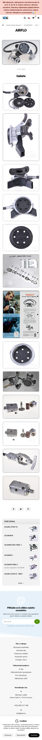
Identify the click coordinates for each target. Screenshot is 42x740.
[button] (13, 509)
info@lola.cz (21, 713)
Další (20, 583)
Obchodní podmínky (21, 647)
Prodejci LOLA (21, 660)
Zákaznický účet (21, 678)
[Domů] (5, 18)
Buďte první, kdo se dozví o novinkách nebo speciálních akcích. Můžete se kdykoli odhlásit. (21, 615)
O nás (21, 669)
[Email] (21, 710)
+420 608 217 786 (21, 705)
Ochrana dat (21, 650)
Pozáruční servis (21, 657)
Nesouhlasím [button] (21, 735)
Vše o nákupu (21, 644)
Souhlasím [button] (34, 735)
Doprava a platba (21, 654)
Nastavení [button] (8, 735)
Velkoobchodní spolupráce (21, 672)
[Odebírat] (37, 621)
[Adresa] (21, 691)
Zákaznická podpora (21, 665)
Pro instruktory (21, 675)
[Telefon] (21, 702)
